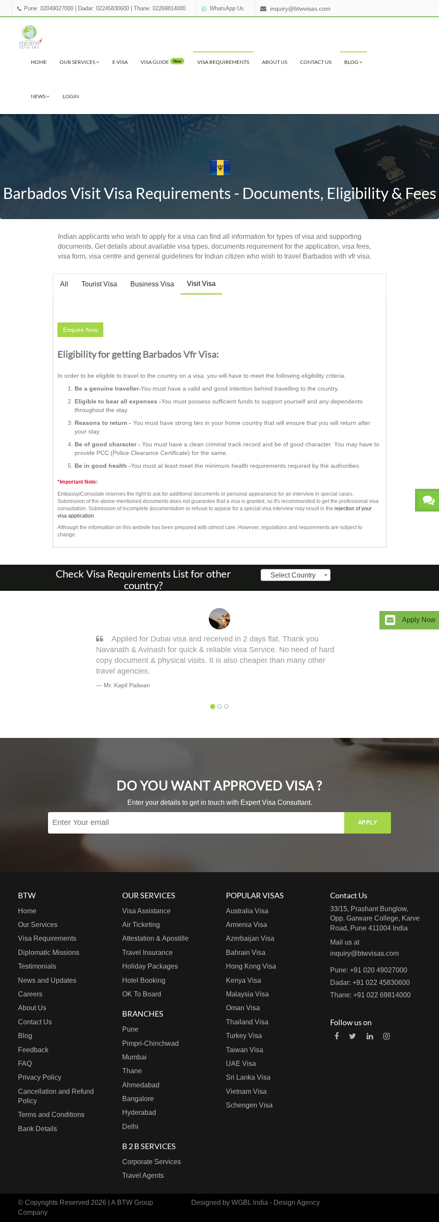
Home (39, 62)
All (64, 284)
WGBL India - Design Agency (276, 1202)
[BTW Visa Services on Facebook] (336, 1036)
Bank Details (37, 1128)
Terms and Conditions (51, 1114)
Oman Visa (243, 1007)
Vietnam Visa (246, 1091)
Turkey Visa (244, 1035)
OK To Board (141, 994)
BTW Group (135, 1202)
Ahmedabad (140, 1085)
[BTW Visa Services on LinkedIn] (369, 1036)
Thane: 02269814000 (160, 9)
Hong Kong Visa (251, 966)
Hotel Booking (143, 980)
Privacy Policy (39, 1077)
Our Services (78, 62)
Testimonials (37, 966)
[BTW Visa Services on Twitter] (353, 1036)
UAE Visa (241, 1063)
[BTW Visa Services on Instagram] (386, 1036)
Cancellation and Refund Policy (56, 1096)
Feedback (33, 1049)
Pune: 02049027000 (48, 9)
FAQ (25, 1063)
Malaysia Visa (247, 994)
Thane (132, 1071)
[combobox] (296, 575)
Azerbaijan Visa (250, 938)
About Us (274, 62)
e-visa (120, 62)
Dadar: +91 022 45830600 (370, 982)
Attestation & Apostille (155, 938)
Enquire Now (80, 329)
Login (71, 96)
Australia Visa (247, 911)
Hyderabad (139, 1112)
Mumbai (134, 1057)
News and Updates (47, 980)
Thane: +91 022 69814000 (370, 995)
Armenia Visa (246, 924)
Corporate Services (151, 1161)
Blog (351, 62)
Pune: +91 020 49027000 (368, 970)
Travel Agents (143, 1175)
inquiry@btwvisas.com (300, 8)
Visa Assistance (146, 911)
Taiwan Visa (244, 1049)
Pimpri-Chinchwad (150, 1043)
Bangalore (138, 1098)
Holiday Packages (150, 966)
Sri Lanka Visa (248, 1077)
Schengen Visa (249, 1105)
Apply (368, 822)
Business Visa (152, 284)
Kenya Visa (243, 980)
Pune (130, 1029)
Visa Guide (161, 62)
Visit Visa (201, 283)
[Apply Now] (390, 620)
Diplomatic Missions (48, 952)
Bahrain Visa (245, 952)
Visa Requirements (223, 62)
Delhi (130, 1126)
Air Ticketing (141, 924)
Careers (30, 994)
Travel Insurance (147, 952)
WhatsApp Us (227, 9)
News (38, 96)
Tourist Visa (99, 284)
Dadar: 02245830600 (103, 9)
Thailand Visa (247, 1022)
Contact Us (315, 62)
